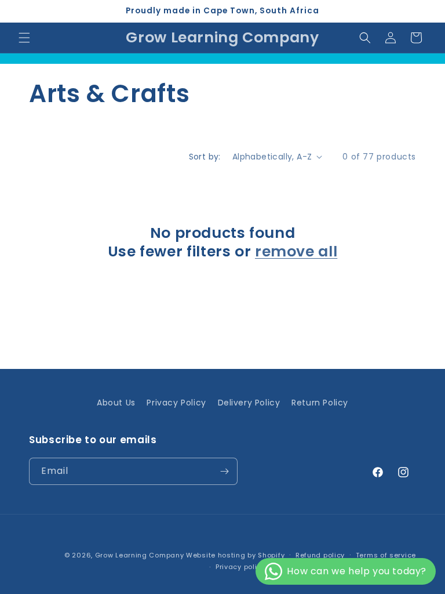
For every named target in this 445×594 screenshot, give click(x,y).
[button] (24, 37)
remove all (296, 251)
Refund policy (320, 555)
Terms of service (386, 555)
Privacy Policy (176, 402)
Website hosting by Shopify (235, 555)
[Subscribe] (224, 471)
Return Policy (319, 402)
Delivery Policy (249, 402)
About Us (116, 402)
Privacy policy (240, 566)
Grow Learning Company (139, 555)
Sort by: (205, 156)
